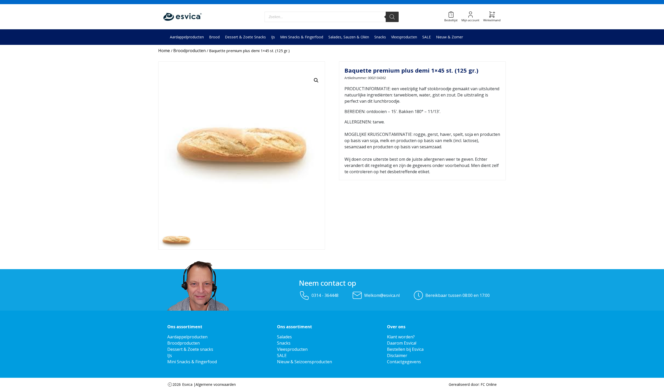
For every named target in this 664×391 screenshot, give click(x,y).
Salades (284, 337)
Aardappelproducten (187, 36)
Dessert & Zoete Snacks (245, 36)
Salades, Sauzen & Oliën (348, 36)
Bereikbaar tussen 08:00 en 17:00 (457, 295)
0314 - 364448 (325, 295)
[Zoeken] (392, 17)
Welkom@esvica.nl (382, 295)
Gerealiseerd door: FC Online (473, 384)
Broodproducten (189, 50)
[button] (316, 80)
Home (164, 50)
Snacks (380, 36)
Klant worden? (401, 337)
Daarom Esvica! (401, 343)
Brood (214, 36)
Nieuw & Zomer (449, 36)
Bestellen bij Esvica (405, 349)
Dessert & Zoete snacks (190, 349)
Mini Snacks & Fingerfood (301, 36)
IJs (273, 36)
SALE (426, 36)
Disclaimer (397, 355)
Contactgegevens (404, 362)
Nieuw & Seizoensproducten (304, 362)
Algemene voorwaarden (216, 384)
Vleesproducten (404, 36)
